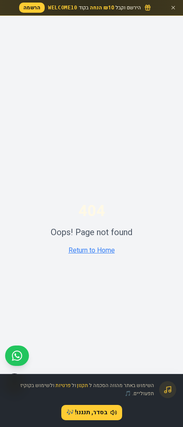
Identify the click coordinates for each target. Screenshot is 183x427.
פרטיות (63, 385)
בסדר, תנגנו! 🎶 (87, 412)
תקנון (82, 385)
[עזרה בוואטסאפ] (17, 356)
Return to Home (92, 250)
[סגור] (173, 7)
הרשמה (31, 7)
